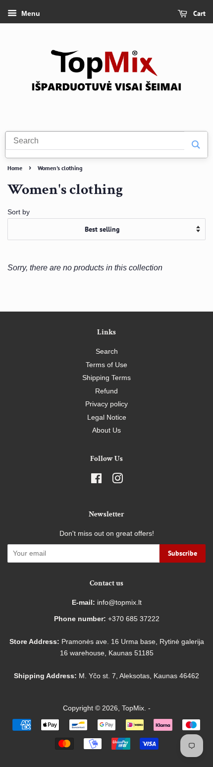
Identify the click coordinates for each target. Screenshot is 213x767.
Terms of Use (106, 365)
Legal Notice (106, 417)
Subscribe (182, 553)
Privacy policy (106, 404)
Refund (106, 391)
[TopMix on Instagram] (117, 480)
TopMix (133, 708)
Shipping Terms (106, 378)
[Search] (196, 144)
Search (107, 351)
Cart (198, 13)
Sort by (18, 212)
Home (14, 168)
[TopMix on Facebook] (96, 480)
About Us (106, 430)
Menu (29, 13)
